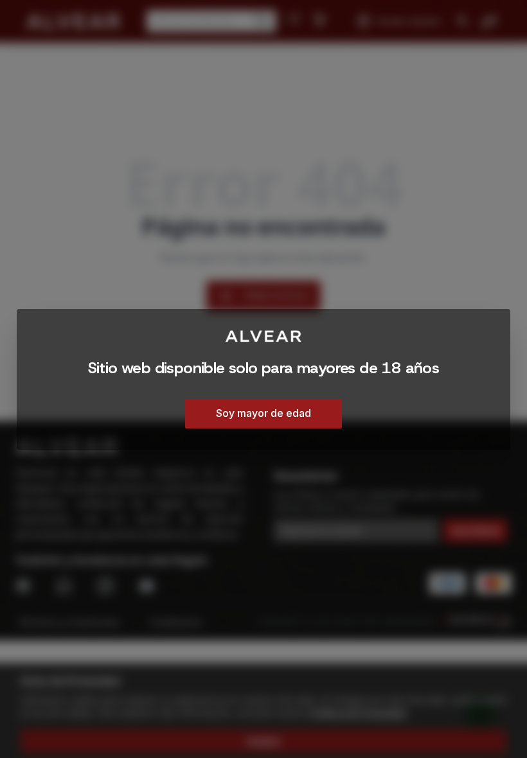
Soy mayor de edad (263, 413)
